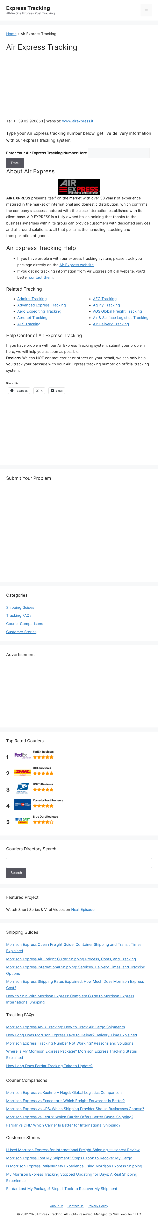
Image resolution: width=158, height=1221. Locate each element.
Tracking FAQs (18, 615)
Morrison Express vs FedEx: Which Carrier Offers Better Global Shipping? (69, 1117)
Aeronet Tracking (32, 317)
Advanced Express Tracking (41, 305)
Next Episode (82, 909)
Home (11, 34)
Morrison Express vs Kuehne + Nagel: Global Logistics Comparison (64, 1092)
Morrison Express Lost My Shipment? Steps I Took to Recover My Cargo (69, 1158)
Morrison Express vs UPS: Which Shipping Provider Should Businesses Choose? (75, 1109)
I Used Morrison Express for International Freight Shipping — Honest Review (73, 1150)
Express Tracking (28, 8)
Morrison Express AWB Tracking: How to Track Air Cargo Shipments (65, 1027)
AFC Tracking (105, 299)
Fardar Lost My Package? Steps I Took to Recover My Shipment (61, 1188)
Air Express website (76, 265)
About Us (56, 1206)
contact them (41, 277)
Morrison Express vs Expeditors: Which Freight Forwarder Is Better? (65, 1101)
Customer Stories (21, 632)
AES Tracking (29, 324)
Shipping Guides (20, 607)
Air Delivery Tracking (111, 324)
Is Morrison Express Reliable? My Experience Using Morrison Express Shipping (74, 1166)
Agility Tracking (106, 305)
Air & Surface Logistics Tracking (121, 317)
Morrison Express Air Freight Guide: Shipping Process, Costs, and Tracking (71, 959)
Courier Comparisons (24, 623)
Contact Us (75, 1206)
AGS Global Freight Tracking (117, 311)
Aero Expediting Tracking (39, 311)
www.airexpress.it (77, 121)
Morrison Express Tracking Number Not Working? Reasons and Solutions (69, 1043)
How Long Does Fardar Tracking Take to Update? (49, 1066)
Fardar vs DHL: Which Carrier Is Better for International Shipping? (63, 1125)
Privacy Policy (98, 1206)
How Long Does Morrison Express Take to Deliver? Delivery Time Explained (71, 1035)
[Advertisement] (79, 87)
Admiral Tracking (32, 299)
